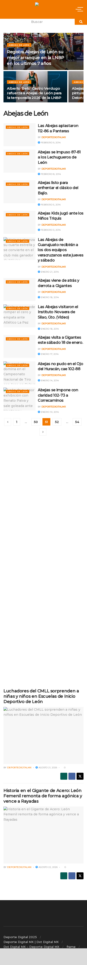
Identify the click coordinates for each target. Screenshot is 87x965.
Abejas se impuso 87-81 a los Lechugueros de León (59, 157)
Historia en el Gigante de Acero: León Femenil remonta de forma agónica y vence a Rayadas (42, 796)
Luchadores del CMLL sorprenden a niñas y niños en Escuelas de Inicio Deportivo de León (41, 696)
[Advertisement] (43, 479)
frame (71, 947)
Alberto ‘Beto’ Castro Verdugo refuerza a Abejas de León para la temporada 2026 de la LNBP (34, 93)
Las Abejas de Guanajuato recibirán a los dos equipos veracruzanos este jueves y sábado (60, 250)
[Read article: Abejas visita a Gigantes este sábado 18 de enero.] (19, 346)
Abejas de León (19, 45)
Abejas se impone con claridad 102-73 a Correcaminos (58, 395)
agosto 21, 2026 (47, 767)
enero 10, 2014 (49, 411)
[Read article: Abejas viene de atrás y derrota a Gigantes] (19, 289)
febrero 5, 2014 (50, 204)
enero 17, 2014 (49, 354)
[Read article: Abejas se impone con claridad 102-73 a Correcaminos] (19, 399)
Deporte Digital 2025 (20, 937)
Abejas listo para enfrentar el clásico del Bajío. (58, 187)
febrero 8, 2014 (50, 174)
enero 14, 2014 (49, 380)
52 (57, 422)
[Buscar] (81, 22)
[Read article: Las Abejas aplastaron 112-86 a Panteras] (19, 134)
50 (36, 422)
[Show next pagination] (42, 432)
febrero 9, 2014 (50, 142)
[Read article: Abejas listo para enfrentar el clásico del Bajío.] (19, 191)
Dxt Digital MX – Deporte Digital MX (31, 947)
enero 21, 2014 (49, 271)
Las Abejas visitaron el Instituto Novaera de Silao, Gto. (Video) (58, 312)
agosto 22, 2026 (48, 867)
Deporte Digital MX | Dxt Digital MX (31, 942)
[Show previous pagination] (7, 422)
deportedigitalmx (54, 137)
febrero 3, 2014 (50, 229)
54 (77, 422)
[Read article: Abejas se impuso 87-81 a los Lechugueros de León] (19, 161)
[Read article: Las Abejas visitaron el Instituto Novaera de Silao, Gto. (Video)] (19, 315)
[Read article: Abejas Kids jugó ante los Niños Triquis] (19, 222)
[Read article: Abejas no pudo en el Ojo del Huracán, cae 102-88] (19, 372)
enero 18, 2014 (49, 297)
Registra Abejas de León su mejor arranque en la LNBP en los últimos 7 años (35, 57)
